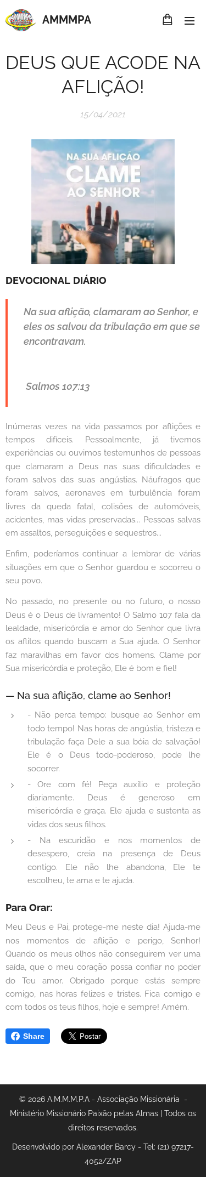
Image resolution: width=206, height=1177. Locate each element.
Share (33, 1036)
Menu (190, 20)
